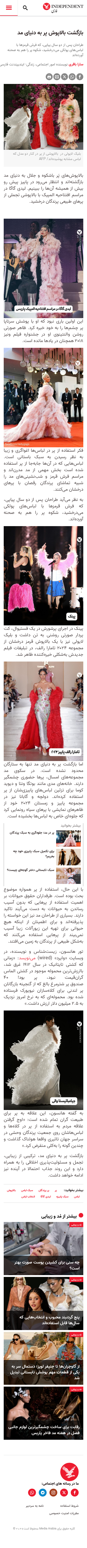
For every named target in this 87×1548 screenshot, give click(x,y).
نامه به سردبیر (35, 1506)
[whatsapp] (32, 1493)
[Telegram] (43, 1493)
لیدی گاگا (46, 1196)
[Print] (49, 76)
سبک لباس (27, 1190)
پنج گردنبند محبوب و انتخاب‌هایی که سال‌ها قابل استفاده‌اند (49, 1320)
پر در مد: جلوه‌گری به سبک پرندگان (32, 832)
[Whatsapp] (72, 76)
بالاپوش (11, 1190)
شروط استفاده (69, 1506)
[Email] (56, 76)
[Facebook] (79, 76)
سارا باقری (75, 64)
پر (56, 1190)
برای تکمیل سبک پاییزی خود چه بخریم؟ (33, 854)
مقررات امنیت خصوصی (64, 1513)
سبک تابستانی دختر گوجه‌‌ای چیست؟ (30, 870)
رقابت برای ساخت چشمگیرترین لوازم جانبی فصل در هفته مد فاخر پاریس (44, 1430)
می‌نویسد (27, 958)
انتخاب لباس (28, 1196)
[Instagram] (53, 1493)
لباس (77, 1196)
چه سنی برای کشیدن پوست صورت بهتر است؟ (47, 1265)
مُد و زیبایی (51, 1216)
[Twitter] (64, 76)
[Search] (25, 8)
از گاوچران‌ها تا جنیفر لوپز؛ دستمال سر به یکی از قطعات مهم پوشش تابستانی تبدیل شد (45, 1372)
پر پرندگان (44, 1190)
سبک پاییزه (62, 1196)
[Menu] (9, 8)
